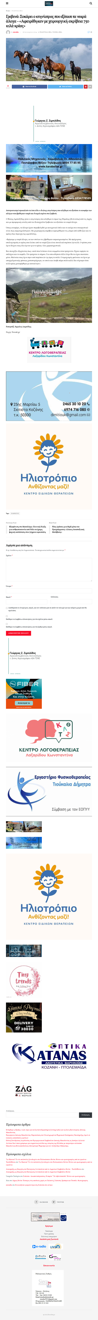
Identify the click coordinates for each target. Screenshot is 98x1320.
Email (9, 597)
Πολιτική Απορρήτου (49, 1237)
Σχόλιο (9, 555)
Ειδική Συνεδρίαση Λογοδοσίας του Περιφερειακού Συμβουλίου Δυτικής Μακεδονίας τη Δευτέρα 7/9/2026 (45, 1141)
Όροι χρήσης (49, 1234)
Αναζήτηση (10, 1111)
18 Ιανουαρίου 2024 (30, 32)
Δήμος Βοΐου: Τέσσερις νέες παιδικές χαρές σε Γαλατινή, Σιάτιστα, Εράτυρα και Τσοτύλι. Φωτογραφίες (50, 1181)
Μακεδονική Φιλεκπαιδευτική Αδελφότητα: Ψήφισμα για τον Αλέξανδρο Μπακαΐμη (37, 1146)
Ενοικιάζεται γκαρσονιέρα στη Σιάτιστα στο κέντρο (34, 1185)
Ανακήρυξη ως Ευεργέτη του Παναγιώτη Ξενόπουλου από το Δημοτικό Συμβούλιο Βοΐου (38, 1172)
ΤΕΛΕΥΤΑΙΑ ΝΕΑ (17, 11)
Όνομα (9, 586)
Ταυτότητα (49, 1231)
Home (8, 11)
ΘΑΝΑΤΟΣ (15, 514)
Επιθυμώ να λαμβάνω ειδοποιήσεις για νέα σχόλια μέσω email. (29, 619)
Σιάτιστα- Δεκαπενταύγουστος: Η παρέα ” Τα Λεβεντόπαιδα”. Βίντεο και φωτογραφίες (54, 1176)
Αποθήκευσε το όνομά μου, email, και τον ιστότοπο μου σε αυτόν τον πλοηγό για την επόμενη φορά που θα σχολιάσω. (47, 609)
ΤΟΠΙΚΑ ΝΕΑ (57, 32)
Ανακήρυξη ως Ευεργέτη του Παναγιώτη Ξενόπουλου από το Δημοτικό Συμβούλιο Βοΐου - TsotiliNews (43, 1169)
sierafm (16, 32)
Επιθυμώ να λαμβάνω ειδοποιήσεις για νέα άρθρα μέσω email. (29, 627)
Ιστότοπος (54, 597)
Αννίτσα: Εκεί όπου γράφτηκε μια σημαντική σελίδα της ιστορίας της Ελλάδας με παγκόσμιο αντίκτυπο (44, 1143)
